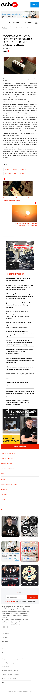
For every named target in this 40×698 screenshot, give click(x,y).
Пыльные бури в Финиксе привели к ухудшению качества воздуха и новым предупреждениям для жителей (19, 325)
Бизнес (4, 653)
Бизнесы (27, 23)
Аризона (7, 169)
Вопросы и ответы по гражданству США (13, 659)
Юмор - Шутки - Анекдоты (9, 663)
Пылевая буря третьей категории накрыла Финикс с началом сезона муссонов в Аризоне (18, 402)
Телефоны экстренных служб (10, 670)
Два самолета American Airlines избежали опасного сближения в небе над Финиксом (20, 305)
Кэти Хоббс (8, 173)
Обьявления (5, 666)
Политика (4, 494)
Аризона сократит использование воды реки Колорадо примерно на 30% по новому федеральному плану (19, 287)
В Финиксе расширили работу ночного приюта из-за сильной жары (19, 279)
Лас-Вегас (5, 649)
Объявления (14, 23)
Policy (3, 682)
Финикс (15, 169)
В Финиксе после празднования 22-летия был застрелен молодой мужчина (20, 368)
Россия (3, 505)
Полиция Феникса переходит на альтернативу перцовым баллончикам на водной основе (20, 334)
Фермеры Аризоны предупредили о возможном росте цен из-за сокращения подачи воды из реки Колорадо (19, 343)
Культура (4, 489)
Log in (34, 5)
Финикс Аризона (6, 645)
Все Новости (5, 633)
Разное (3, 499)
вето (15, 173)
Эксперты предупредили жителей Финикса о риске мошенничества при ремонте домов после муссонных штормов (18, 315)
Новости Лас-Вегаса (7, 469)
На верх (20, 592)
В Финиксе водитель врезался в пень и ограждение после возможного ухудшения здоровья (19, 351)
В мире (3, 479)
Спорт (3, 510)
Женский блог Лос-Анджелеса (10, 484)
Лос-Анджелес (6, 637)
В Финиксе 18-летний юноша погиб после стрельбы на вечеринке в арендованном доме (20, 394)
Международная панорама (9, 678)
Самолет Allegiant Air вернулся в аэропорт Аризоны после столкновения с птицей (20, 385)
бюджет (22, 173)
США (2, 474)
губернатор (23, 169)
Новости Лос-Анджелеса (9, 453)
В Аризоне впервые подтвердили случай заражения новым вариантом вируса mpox (20, 376)
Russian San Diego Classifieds (10, 674)
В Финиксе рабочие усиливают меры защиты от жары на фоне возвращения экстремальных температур (19, 296)
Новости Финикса (6, 463)
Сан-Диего (5, 641)
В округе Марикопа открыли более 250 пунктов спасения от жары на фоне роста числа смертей (20, 360)
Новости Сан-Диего (7, 458)
